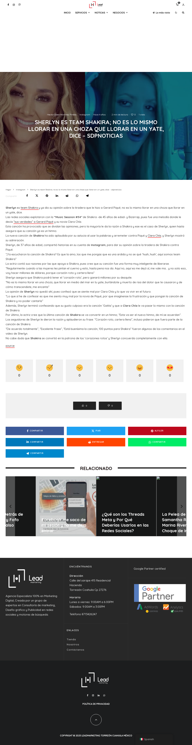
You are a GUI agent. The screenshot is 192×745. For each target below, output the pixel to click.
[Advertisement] (96, 44)
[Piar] (36, 195)
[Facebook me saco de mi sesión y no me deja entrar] (37, 506)
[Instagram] (14, 5)
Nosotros (73, 644)
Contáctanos (75, 649)
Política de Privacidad (96, 703)
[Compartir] (27, 195)
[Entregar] (67, 195)
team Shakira (30, 207)
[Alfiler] (47, 195)
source (10, 345)
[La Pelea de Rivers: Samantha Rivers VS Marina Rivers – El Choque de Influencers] (158, 506)
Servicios (81, 12)
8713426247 (89, 614)
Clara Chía (154, 235)
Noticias (100, 12)
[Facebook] (8, 5)
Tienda (71, 639)
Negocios (119, 12)
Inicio (67, 12)
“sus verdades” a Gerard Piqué (33, 221)
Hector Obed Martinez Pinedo (61, 114)
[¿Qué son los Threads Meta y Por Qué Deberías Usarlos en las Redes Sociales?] (98, 506)
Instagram (85, 114)
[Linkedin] (98, 695)
